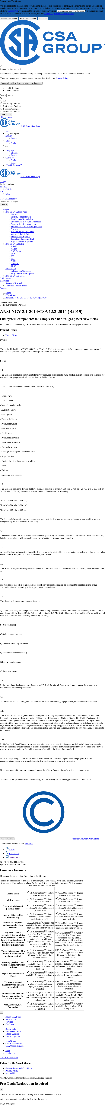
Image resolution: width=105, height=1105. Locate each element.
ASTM (14, 249)
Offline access (13, 894)
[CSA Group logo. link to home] (52, 64)
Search (3, 95)
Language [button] (9, 150)
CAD (13, 143)
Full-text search (13, 900)
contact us (29, 843)
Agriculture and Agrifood (22, 241)
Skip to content (6, 117)
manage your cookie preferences (71, 11)
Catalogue (9, 1024)
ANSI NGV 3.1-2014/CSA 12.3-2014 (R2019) (25, 298)
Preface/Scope (11, 335)
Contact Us (10, 1053)
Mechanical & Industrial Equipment (26, 226)
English (14, 153)
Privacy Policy (11, 1071)
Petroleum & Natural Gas (22, 219)
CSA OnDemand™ (14, 165)
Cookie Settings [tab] (12, 88)
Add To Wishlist (7, 839)
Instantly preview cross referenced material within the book (13, 964)
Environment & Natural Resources (26, 222)
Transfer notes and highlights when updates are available (13, 984)
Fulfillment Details (13, 1031)
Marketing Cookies (11, 111)
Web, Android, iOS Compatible (13, 1006)
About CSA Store (13, 1017)
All (4, 101)
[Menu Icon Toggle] (6, 146)
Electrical (15, 214)
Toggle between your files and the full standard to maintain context (13, 953)
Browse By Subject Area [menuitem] (16, 212)
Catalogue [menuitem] (4, 209)
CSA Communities (13, 1043)
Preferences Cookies (12, 106)
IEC (12, 256)
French (14, 138)
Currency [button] (9, 158)
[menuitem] (58, 214)
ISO (12, 258)
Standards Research (13, 283)
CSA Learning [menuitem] (6, 278)
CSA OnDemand (69, 888)
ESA (13, 254)
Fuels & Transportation (21, 217)
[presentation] (1, 66)
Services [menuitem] (3, 288)
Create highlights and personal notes (13, 907)
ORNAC (15, 263)
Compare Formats (13, 870)
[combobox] (12, 201)
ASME (14, 246)
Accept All (13, 11)
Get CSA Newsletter (9, 1057)
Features (13, 889)
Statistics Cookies (10, 109)
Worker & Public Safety (21, 234)
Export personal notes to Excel (13, 974)
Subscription (10, 1019)
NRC (13, 261)
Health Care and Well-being (23, 231)
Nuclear (14, 229)
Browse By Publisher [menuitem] (14, 244)
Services (9, 1022)
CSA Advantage (40, 888)
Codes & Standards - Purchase (13, 305)
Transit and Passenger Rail (22, 239)
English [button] (8, 136)
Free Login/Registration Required (24, 1083)
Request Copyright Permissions (85, 839)
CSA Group (16, 251)
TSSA (13, 266)
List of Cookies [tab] (12, 90)
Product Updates (12, 1036)
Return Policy (11, 1029)
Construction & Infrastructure (23, 224)
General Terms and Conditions (18, 1068)
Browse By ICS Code (14, 276)
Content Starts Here (8, 302)
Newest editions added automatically (13, 916)
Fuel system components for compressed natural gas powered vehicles (49, 319)
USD (7, 141)
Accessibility (11, 1073)
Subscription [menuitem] (10, 268)
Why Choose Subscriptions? (23, 273)
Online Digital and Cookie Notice (59, 13)
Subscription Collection (21, 271)
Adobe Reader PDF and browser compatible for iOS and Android (13, 996)
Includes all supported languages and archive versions (13, 925)
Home (8, 293)
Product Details (8, 329)
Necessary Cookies (11, 103)
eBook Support (12, 1034)
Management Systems (20, 236)
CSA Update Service (14, 1046)
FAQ (7, 1050)
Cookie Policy (62, 78)
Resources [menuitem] (4, 281)
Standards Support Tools (16, 286)
